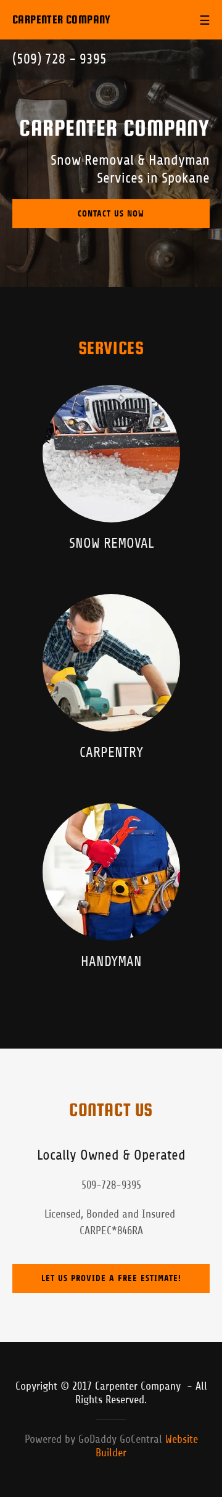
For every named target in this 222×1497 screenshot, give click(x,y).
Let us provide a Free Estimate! (111, 1278)
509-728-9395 (111, 1185)
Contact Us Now (111, 213)
